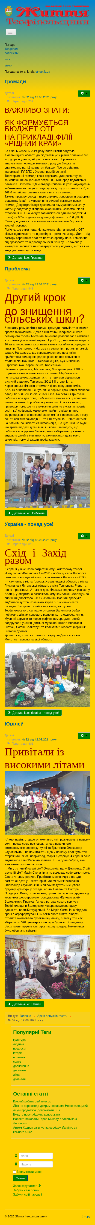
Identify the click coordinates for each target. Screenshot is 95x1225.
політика (19, 1057)
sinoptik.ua (43, 71)
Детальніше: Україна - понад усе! (35, 712)
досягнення (21, 1066)
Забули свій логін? (26, 1190)
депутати (19, 1070)
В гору (85, 1216)
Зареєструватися (25, 1185)
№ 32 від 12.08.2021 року (39, 97)
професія (19, 1048)
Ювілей (14, 723)
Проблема (17, 268)
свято (17, 1061)
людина (18, 1044)
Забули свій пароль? (27, 1194)
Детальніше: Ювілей (26, 1004)
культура (19, 1039)
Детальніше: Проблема (28, 513)
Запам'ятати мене (29, 1172)
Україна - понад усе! (29, 524)
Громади (15, 81)
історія (17, 1052)
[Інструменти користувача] (84, 93)
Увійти (20, 1178)
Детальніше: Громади (27, 257)
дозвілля (19, 1079)
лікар (16, 1074)
